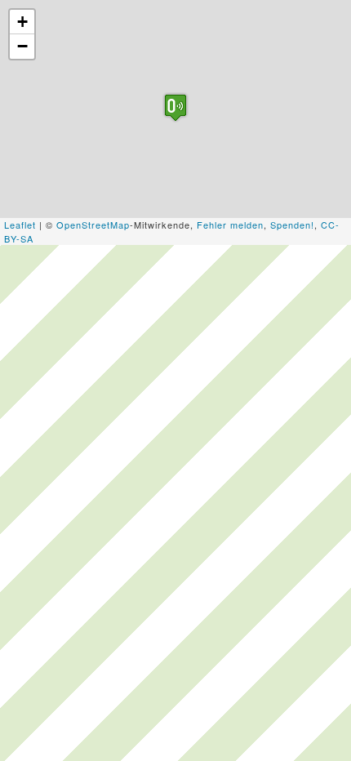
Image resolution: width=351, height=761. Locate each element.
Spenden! (292, 224)
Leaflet (20, 224)
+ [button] (23, 21)
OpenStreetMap (93, 224)
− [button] (23, 46)
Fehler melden (230, 224)
